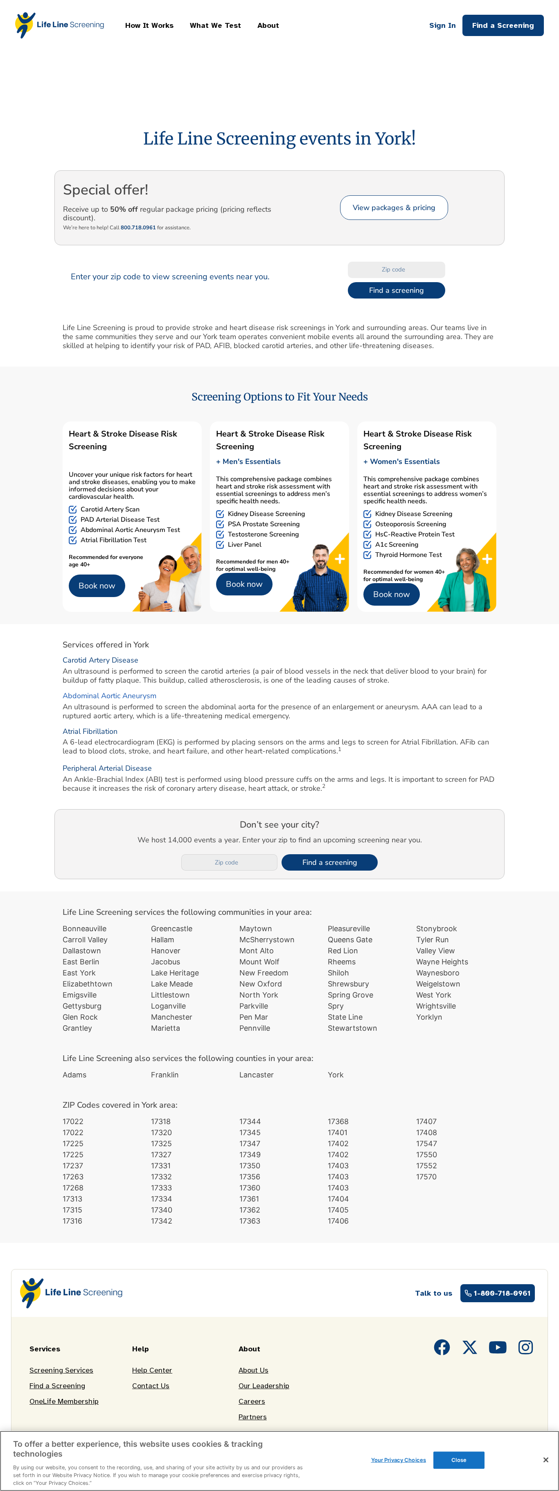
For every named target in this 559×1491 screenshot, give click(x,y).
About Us (253, 1370)
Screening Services (61, 1370)
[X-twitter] (470, 1347)
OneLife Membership (64, 1401)
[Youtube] (497, 1347)
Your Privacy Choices (398, 1460)
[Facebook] (442, 1347)
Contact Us (150, 1385)
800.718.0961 (138, 227)
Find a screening (396, 290)
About (268, 25)
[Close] (546, 1460)
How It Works (149, 25)
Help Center (152, 1370)
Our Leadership (264, 1385)
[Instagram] (525, 1347)
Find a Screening (57, 1385)
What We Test (215, 25)
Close (459, 1460)
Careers (252, 1401)
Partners (253, 1416)
